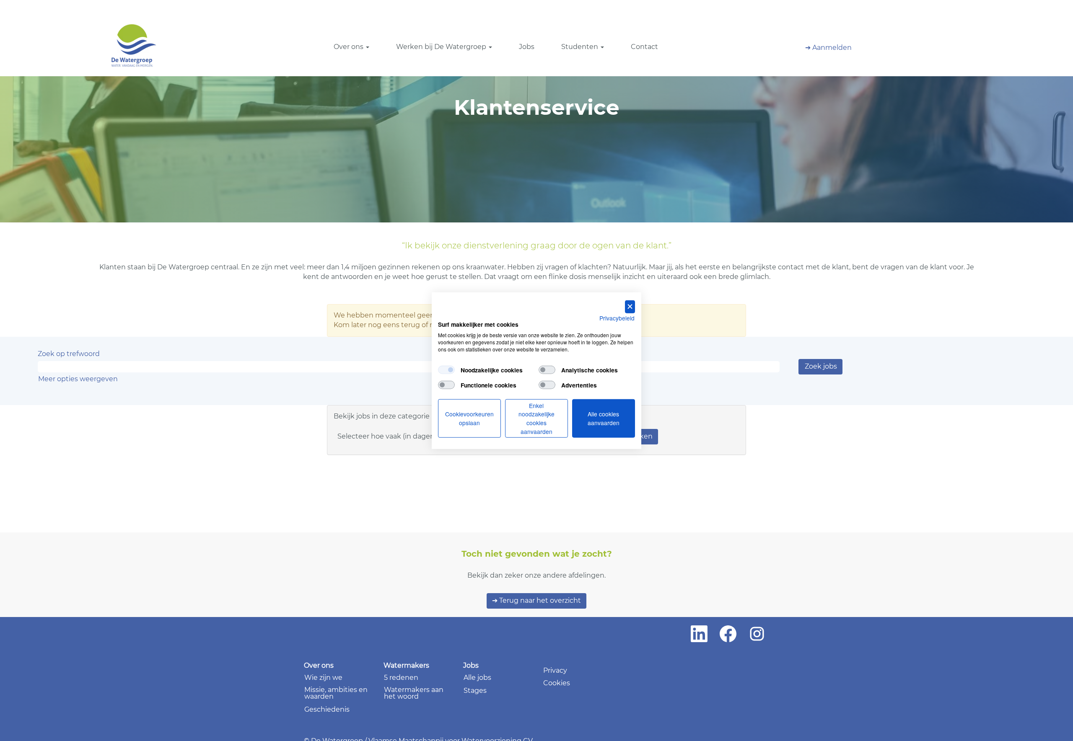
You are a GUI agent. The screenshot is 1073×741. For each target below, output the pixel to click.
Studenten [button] (580, 47)
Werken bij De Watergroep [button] (442, 47)
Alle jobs (477, 678)
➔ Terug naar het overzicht (536, 600)
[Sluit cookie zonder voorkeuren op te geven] (630, 306)
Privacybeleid (617, 317)
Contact (644, 47)
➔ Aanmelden (828, 48)
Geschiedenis (327, 709)
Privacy (555, 670)
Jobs (526, 47)
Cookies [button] (556, 683)
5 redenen (401, 678)
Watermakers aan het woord (413, 693)
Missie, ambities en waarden (336, 693)
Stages (475, 691)
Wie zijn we (323, 678)
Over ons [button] (349, 47)
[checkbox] (446, 370)
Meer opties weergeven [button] (78, 379)
